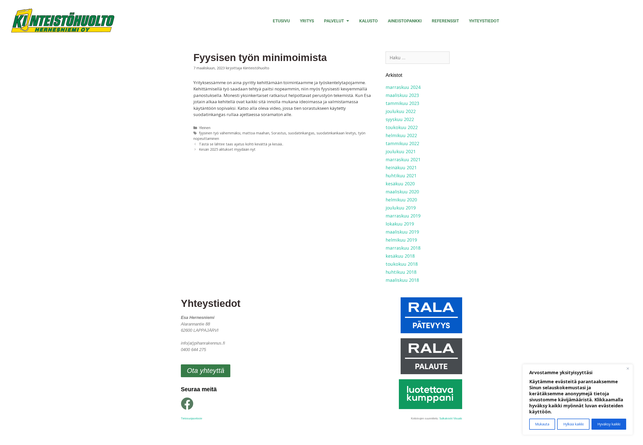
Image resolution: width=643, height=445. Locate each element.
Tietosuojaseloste (191, 418)
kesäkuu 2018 (400, 256)
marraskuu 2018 (403, 248)
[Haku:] (418, 57)
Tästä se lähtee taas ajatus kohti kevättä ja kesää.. (241, 144)
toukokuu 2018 (402, 264)
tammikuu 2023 (402, 103)
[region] (577, 399)
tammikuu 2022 (402, 143)
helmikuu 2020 (401, 200)
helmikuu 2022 (401, 135)
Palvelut (334, 20)
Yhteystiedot (484, 20)
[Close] (628, 368)
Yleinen (204, 127)
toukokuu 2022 (402, 127)
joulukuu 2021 (401, 151)
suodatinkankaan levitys (336, 133)
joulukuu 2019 (401, 208)
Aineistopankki (405, 20)
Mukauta (542, 424)
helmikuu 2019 (401, 240)
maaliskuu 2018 (402, 280)
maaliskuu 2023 (402, 95)
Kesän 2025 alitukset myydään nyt (227, 149)
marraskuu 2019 (403, 216)
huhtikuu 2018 (401, 272)
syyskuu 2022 (400, 119)
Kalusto (368, 20)
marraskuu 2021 (403, 159)
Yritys (307, 20)
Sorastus (278, 133)
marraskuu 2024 (403, 87)
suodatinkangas (301, 133)
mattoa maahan (255, 133)
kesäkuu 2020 (400, 184)
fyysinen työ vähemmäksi (219, 133)
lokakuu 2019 (400, 224)
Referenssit (445, 20)
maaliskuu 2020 (402, 192)
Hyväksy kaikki (608, 424)
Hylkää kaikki (573, 424)
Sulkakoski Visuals (450, 418)
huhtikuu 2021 (401, 176)
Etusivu (281, 20)
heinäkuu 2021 (401, 167)
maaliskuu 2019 (402, 232)
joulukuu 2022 (401, 111)
